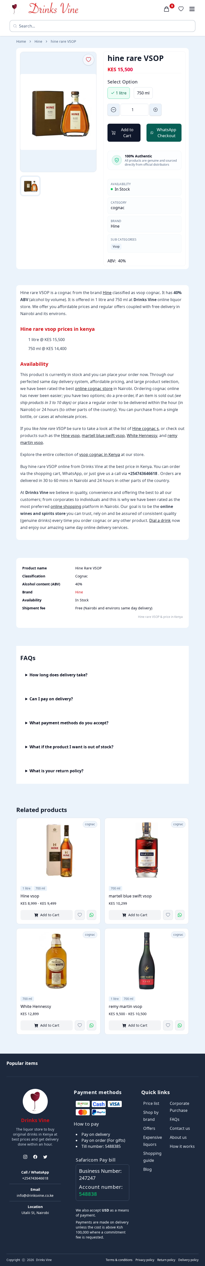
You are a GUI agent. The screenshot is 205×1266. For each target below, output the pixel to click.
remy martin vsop (125, 1006)
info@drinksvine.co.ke (35, 1195)
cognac (117, 207)
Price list (151, 1103)
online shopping (65, 506)
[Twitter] (45, 1157)
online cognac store (93, 388)
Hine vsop (70, 435)
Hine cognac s (145, 428)
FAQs (175, 1119)
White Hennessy (142, 435)
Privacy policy (145, 1260)
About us (178, 1137)
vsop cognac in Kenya (99, 454)
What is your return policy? (57, 771)
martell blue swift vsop (103, 435)
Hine (38, 41)
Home (21, 41)
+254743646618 (35, 1178)
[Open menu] (192, 8)
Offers (149, 1128)
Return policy (166, 1260)
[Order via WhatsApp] (91, 915)
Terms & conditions (119, 1260)
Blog (147, 1169)
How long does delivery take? (59, 675)
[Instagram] (25, 1157)
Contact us (180, 1128)
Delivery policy (188, 1260)
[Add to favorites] (80, 915)
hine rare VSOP (63, 41)
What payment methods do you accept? (69, 723)
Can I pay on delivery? (51, 699)
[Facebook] (35, 1157)
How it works (182, 1146)
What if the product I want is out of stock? (72, 747)
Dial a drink (160, 520)
